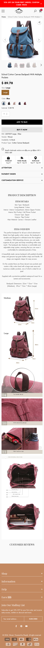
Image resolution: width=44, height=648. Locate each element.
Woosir (10, 137)
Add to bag (22, 122)
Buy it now (22, 130)
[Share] (39, 22)
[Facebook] (16, 626)
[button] (35, 11)
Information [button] (8, 581)
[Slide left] (5, 40)
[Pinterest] (21, 626)
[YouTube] (26, 626)
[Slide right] (39, 40)
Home (4, 17)
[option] (22, 39)
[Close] (41, 4)
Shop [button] (4, 573)
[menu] (3, 11)
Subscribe (33, 619)
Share (39, 22)
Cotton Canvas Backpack (20, 143)
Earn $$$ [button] (6, 597)
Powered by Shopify (21, 635)
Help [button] (4, 589)
